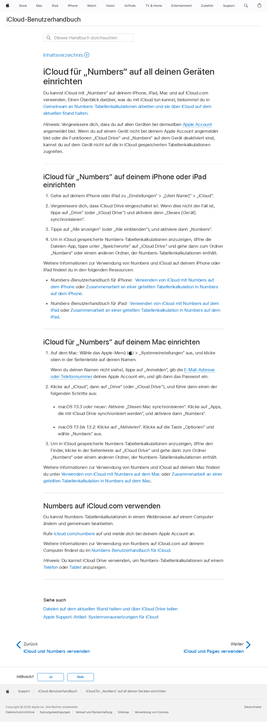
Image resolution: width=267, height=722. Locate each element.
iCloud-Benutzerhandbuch (44, 19)
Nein (80, 677)
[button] (246, 5)
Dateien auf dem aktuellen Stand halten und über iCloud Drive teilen (110, 608)
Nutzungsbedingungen (55, 712)
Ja (50, 677)
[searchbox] (88, 38)
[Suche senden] (49, 38)
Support (24, 691)
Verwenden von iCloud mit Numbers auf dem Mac (110, 474)
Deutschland (252, 707)
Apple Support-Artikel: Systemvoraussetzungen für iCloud (100, 616)
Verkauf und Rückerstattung (94, 712)
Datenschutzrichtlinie (20, 712)
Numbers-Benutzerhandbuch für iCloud (131, 550)
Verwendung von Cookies (152, 712)
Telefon (50, 567)
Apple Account (197, 124)
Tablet (75, 567)
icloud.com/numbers (74, 533)
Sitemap (123, 712)
